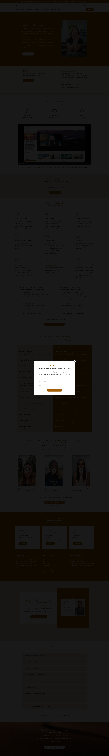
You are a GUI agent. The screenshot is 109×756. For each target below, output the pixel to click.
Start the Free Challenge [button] (54, 390)
